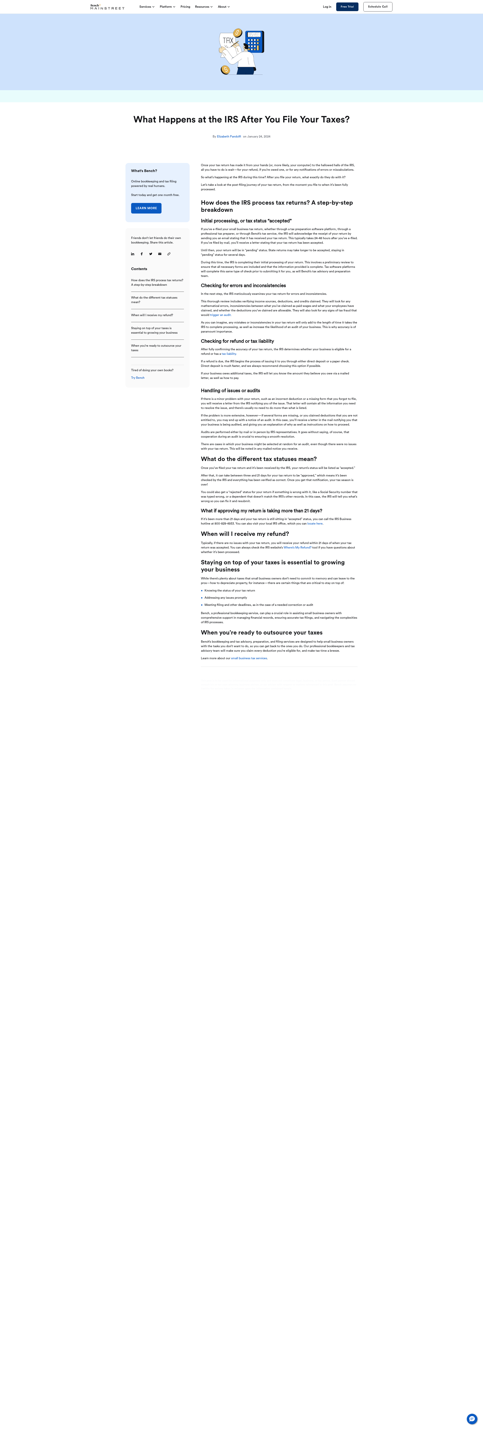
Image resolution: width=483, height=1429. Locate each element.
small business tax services (249, 658)
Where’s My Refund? (297, 547)
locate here (315, 523)
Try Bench (138, 377)
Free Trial (347, 6)
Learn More (146, 208)
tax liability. (229, 353)
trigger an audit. (221, 315)
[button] (472, 1419)
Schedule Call (378, 6)
